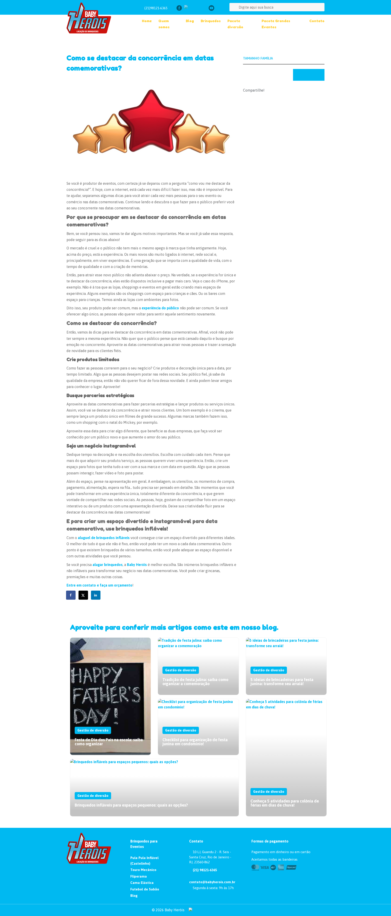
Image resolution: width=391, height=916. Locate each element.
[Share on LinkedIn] (95, 595)
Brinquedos (211, 21)
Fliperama (138, 876)
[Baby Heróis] (96, 17)
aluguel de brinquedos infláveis (104, 538)
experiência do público (160, 308)
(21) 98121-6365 (204, 870)
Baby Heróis (137, 565)
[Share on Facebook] (71, 595)
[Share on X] (83, 595)
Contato (316, 21)
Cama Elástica (142, 883)
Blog (190, 21)
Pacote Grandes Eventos (276, 24)
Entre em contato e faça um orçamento (99, 585)
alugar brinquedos (108, 565)
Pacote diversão (235, 24)
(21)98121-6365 (155, 8)
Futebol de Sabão (144, 889)
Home (147, 21)
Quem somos (163, 24)
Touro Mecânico (143, 870)
